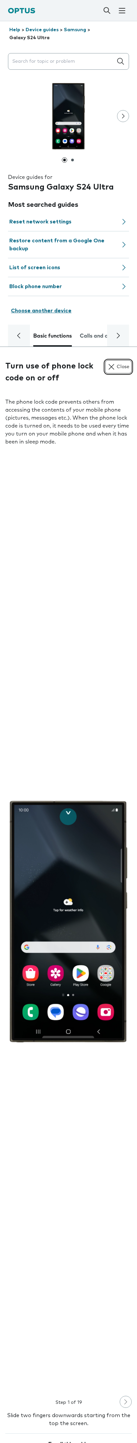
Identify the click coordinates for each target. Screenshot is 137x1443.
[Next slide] (123, 116)
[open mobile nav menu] (122, 11)
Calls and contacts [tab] (103, 336)
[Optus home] (21, 10)
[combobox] (61, 61)
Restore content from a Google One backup (56, 244)
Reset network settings (40, 221)
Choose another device (41, 310)
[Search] (107, 11)
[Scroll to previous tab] (19, 336)
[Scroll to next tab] (118, 336)
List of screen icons (34, 267)
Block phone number (35, 286)
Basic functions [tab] (52, 336)
